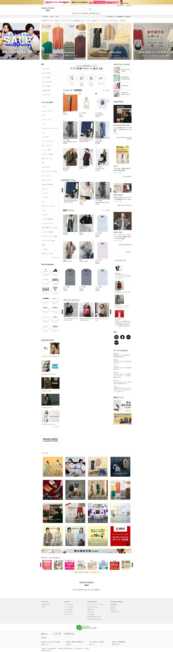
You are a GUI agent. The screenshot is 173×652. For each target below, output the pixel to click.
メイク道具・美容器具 (47, 219)
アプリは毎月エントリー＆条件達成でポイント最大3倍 (118, 16)
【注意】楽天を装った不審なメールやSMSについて (86, 572)
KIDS (57, 16)
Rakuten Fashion (55, 9)
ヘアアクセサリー (46, 167)
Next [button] (131, 41)
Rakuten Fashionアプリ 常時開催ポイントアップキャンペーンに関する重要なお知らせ (122, 375)
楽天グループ (120, 5)
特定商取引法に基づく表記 (93, 616)
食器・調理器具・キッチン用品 (49, 227)
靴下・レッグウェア (47, 145)
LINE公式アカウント (115, 611)
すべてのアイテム (46, 94)
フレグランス (45, 214)
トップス (44, 106)
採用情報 (86, 648)
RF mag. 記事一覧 (127, 176)
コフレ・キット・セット (48, 223)
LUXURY (43, 606)
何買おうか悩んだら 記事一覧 (124, 205)
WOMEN (45, 16)
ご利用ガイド (90, 609)
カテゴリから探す (46, 86)
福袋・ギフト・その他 (47, 253)
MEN (51, 16)
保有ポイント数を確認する (118, 642)
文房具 (43, 245)
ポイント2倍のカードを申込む (96, 642)
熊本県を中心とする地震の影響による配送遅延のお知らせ (86, 13)
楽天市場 (128, 5)
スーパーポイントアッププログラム (96, 604)
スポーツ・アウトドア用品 (48, 240)
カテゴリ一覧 (56, 257)
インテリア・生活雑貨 (47, 232)
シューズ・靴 (45, 137)
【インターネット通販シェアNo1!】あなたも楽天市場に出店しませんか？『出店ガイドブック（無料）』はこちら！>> (81, 637)
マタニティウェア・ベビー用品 (49, 171)
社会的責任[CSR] (78, 648)
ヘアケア (44, 210)
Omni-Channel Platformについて (95, 619)
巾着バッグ (123, 20)
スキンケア (44, 188)
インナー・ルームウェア (48, 141)
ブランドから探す (46, 73)
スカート (44, 124)
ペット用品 (44, 249)
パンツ (43, 115)
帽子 (43, 163)
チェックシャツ (114, 20)
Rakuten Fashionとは (92, 607)
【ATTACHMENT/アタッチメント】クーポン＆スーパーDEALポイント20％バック (123, 276)
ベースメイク (45, 193)
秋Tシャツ (57, 20)
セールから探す (45, 68)
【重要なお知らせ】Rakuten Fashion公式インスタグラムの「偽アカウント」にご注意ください (122, 390)
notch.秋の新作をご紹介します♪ (123, 292)
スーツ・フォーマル (47, 176)
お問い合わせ (90, 612)
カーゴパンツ (105, 20)
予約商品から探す (46, 90)
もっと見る (56, 426)
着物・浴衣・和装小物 (47, 184)
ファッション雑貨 (46, 150)
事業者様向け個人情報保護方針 (65, 648)
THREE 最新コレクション (79, 20)
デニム (89, 20)
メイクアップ (45, 197)
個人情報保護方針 (51, 648)
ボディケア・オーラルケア (48, 206)
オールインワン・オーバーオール (50, 128)
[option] (63, 41)
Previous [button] (41, 41)
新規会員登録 (113, 604)
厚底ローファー (96, 20)
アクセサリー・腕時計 (47, 154)
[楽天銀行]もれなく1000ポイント (107, 5)
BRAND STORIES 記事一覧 (125, 244)
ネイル (43, 201)
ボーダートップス (66, 20)
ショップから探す (46, 77)
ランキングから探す (47, 81)
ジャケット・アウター (47, 111)
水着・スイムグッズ (47, 180)
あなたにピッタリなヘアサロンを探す (50, 642)
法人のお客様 (90, 614)
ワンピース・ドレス (47, 119)
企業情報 (43, 648)
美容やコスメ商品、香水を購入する (75, 642)
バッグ (43, 132)
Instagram (112, 609)
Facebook (112, 607)
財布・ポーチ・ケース (47, 158)
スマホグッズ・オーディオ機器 (49, 236)
